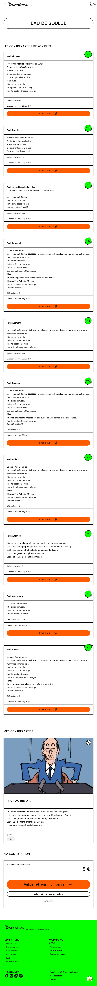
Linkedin (16, 976)
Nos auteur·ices (12, 947)
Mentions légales (57, 976)
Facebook (6, 976)
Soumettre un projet (58, 954)
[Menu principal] (4, 5)
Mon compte (55, 947)
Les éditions (11, 943)
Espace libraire (56, 950)
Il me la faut (44, 113)
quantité (10, 835)
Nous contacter (12, 950)
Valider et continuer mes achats (48, 894)
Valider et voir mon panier (45, 884)
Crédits (53, 979)
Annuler (48, 901)
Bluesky (11, 976)
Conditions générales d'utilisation (64, 972)
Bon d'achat (11, 954)
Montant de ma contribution (18, 864)
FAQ (8, 958)
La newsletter (12, 961)
